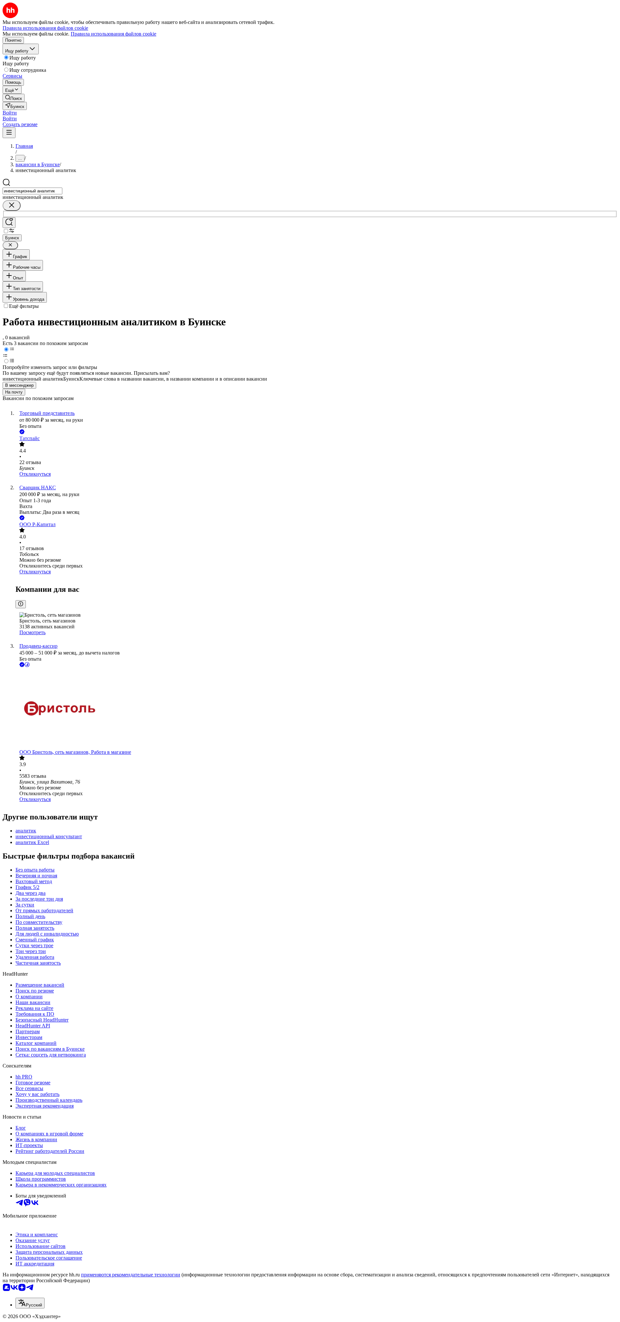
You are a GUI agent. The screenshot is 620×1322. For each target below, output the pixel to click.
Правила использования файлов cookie (113, 34)
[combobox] (32, 191)
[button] (10, 112)
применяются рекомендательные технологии (130, 1274)
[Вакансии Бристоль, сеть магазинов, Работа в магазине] (316, 708)
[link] (14, 98)
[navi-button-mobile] (9, 132)
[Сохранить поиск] (9, 222)
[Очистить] (12, 205)
